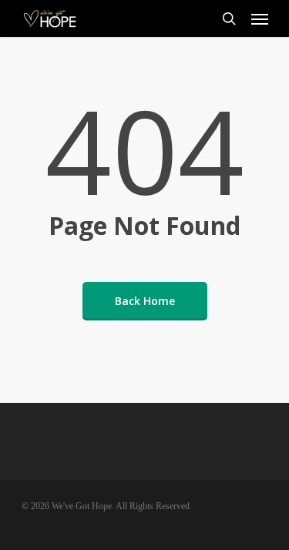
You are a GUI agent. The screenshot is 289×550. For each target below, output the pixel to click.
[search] (229, 18)
